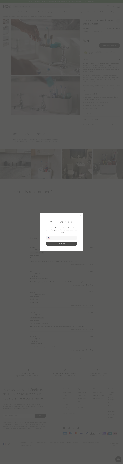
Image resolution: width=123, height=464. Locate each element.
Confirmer (61, 243)
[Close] (80, 215)
